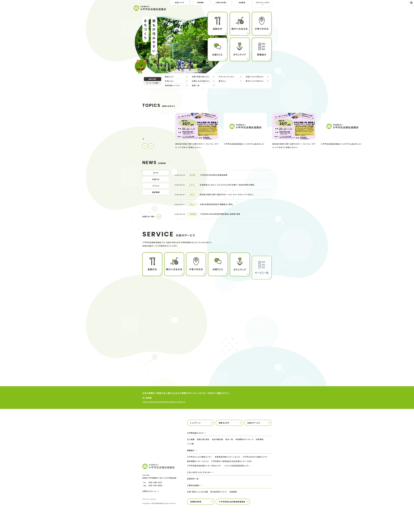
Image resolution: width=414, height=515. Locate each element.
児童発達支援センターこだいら (227, 456)
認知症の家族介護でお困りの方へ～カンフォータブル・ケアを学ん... (227, 194)
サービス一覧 (195, 357)
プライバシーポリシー (263, 3)
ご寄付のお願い (221, 2)
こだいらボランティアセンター (199, 472)
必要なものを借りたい (201, 81)
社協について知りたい (255, 76)
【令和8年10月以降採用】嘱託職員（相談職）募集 (220, 214)
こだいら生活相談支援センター (237, 465)
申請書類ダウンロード (244, 371)
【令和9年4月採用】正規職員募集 (213, 175)
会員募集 (242, 2)
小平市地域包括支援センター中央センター (204, 465)
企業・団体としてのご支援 (197, 491)
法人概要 (194, 350)
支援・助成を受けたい (201, 76)
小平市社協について (195, 433)
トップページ (195, 422)
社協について (179, 2)
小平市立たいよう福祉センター (199, 456)
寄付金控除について (218, 491)
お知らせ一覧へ (148, 216)
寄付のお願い (240, 364)
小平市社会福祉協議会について (158, 350)
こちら (174, 393)
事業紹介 (238, 350)
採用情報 (200, 2)
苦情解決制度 (196, 501)
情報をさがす (224, 422)
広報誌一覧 (150, 364)
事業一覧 (195, 85)
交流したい (169, 81)
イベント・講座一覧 (242, 357)
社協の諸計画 (217, 439)
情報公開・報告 (203, 439)
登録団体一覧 (192, 478)
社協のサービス (253, 422)
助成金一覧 (195, 364)
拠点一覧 (149, 357)
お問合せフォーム (149, 491)
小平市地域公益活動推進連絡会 (232, 501)
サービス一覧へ (148, 283)
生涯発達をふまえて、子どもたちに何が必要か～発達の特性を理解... (228, 184)
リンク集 (190, 443)
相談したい (169, 76)
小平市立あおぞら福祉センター (255, 456)
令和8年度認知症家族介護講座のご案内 (216, 204)
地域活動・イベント (172, 85)
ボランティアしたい (226, 76)
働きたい (222, 81)
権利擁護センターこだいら (198, 461)
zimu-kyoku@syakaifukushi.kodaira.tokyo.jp (163, 401)
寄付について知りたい (255, 81)
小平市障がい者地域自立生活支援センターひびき (231, 461)
